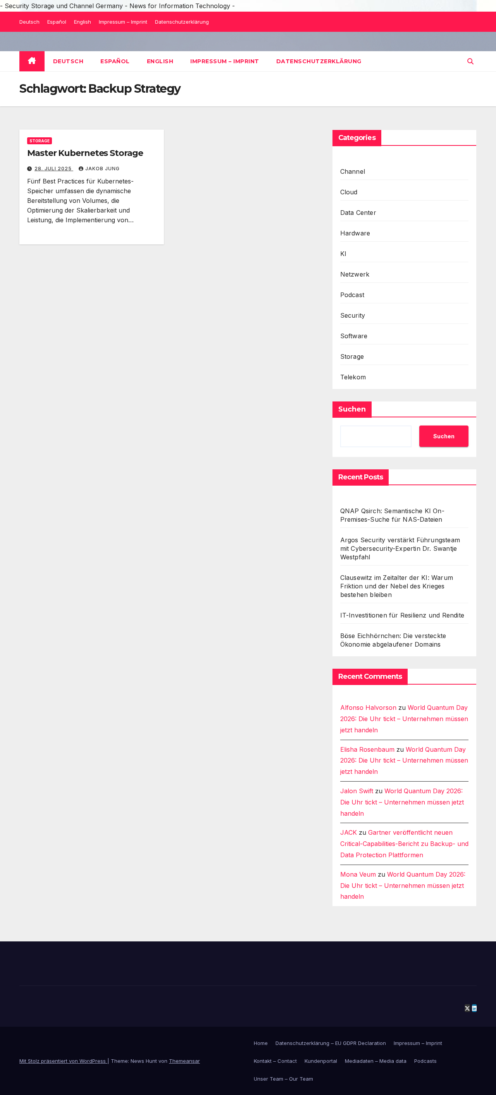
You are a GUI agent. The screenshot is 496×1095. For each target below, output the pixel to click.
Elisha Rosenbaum (367, 749)
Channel (352, 171)
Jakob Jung (102, 168)
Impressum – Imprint (123, 22)
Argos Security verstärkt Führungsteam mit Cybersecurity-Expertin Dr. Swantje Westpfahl (400, 548)
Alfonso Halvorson (368, 707)
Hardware (355, 233)
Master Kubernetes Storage (85, 153)
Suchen (352, 409)
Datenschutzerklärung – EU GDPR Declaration (331, 1043)
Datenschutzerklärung (182, 22)
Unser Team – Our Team (283, 1079)
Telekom (353, 377)
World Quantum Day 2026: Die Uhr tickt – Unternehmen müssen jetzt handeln (404, 719)
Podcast (352, 295)
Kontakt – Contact (275, 1061)
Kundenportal (321, 1061)
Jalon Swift (356, 791)
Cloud (349, 192)
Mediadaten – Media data (375, 1061)
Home (261, 1043)
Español (56, 22)
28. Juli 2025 (53, 168)
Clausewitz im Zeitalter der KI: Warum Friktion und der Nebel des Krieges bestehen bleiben (396, 586)
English (82, 22)
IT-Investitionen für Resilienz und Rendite (402, 615)
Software (354, 336)
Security (352, 315)
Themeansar (184, 1061)
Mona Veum (358, 874)
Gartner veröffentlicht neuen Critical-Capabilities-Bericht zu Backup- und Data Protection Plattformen (404, 844)
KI (343, 254)
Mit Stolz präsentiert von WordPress (63, 1061)
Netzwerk (355, 274)
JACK (348, 832)
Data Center (358, 212)
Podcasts (425, 1061)
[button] (470, 61)
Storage (39, 140)
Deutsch (29, 22)
